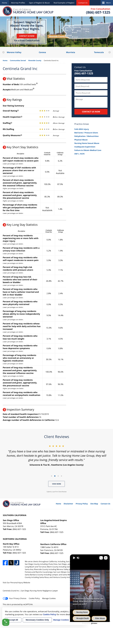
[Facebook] (5, 562)
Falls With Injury (81, 129)
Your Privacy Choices (17, 598)
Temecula (70, 52)
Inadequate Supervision (84, 147)
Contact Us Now (26, 36)
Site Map (94, 503)
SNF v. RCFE (79, 154)
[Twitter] (11, 562)
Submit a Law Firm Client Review (56, 492)
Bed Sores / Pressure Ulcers (86, 132)
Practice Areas (81, 123)
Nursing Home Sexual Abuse (86, 143)
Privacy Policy (82, 503)
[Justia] (16, 562)
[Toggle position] (101, 558)
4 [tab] (61, 476)
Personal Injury (16, 582)
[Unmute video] (74, 558)
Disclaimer (68, 503)
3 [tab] (58, 476)
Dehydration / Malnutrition (86, 136)
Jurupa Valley (98, 52)
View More (56, 484)
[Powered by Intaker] (94, 623)
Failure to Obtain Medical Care (87, 150)
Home (4, 3)
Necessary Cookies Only (37, 620)
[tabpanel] (56, 455)
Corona (14, 52)
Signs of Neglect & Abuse (39, 3)
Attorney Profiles (18, 3)
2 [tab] (54, 476)
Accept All (13, 620)
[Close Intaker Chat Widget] (105, 558)
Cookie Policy (34, 598)
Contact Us (83, 3)
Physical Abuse (81, 139)
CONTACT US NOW (91, 111)
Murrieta (42, 52)
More (108, 3)
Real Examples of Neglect (64, 3)
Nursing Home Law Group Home (28, 11)
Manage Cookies (49, 598)
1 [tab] (51, 476)
